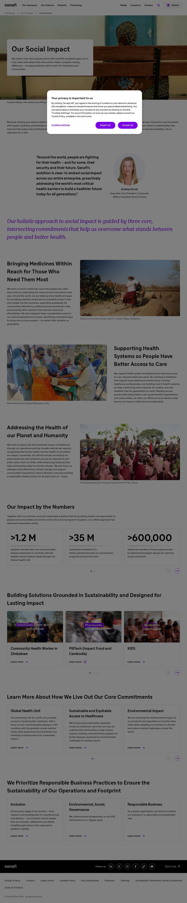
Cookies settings (60, 125)
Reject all (105, 125)
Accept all (127, 125)
